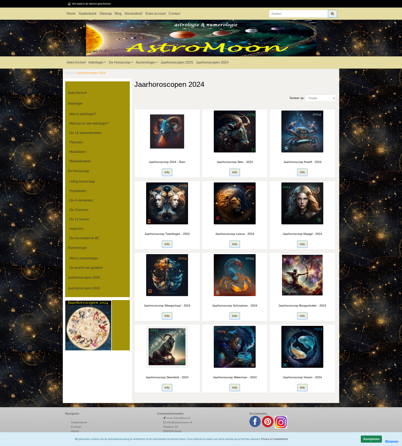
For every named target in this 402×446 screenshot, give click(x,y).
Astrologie (95, 62)
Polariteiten (78, 191)
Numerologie (145, 62)
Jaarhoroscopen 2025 (177, 62)
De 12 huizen (79, 219)
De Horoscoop (119, 62)
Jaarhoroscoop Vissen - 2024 (302, 377)
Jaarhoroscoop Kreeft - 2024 (302, 162)
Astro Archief (76, 62)
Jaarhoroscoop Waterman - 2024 (235, 377)
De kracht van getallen (86, 267)
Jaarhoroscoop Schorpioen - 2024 (234, 305)
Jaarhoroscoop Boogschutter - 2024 (302, 305)
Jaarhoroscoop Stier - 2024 (235, 162)
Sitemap (105, 13)
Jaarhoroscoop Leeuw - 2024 (234, 233)
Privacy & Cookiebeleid (274, 439)
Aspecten (77, 228)
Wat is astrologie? (83, 114)
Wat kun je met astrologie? (89, 123)
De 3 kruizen (79, 210)
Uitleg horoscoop (82, 181)
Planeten (76, 142)
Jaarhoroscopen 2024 (212, 62)
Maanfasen (78, 151)
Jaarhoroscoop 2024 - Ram (167, 162)
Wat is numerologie (84, 258)
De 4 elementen (81, 200)
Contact (174, 13)
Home (71, 13)
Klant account (155, 13)
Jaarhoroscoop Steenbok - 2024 (167, 377)
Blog (118, 13)
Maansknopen (80, 161)
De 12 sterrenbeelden (86, 133)
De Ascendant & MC (85, 238)
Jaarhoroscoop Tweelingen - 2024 (167, 233)
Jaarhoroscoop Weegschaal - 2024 (167, 305)
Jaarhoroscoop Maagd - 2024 (302, 233)
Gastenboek (88, 13)
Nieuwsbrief (133, 13)
